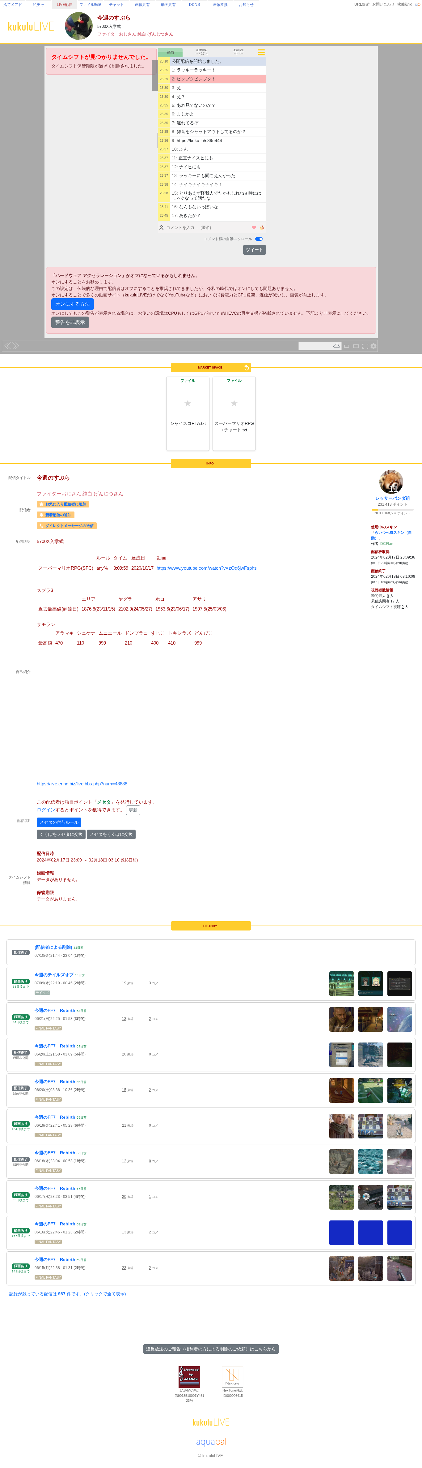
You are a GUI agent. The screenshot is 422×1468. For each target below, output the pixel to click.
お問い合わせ (383, 4)
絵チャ (38, 4)
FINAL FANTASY (48, 1028)
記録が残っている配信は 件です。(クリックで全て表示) (67, 1293)
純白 (142, 34)
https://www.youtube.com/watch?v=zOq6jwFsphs (207, 568)
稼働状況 (404, 4)
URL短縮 (361, 4)
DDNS (194, 4)
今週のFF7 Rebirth (55, 1010)
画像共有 (142, 4)
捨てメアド (12, 4)
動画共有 (168, 4)
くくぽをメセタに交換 (61, 834)
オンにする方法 (72, 304)
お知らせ (246, 4)
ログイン (46, 810)
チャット (116, 4)
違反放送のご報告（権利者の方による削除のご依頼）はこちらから (211, 1348)
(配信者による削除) (53, 947)
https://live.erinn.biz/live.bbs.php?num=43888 (82, 783)
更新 (133, 810)
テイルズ (42, 993)
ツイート (254, 249)
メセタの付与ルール (59, 822)
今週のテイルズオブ (54, 974)
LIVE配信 (64, 4)
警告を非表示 (70, 322)
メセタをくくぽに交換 (111, 834)
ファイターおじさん (117, 34)
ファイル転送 (90, 4)
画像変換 (220, 4)
